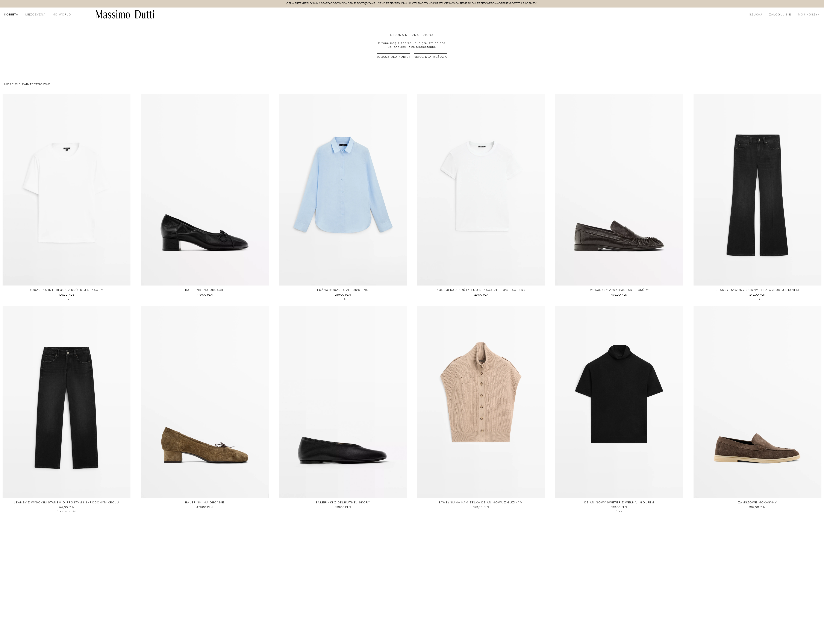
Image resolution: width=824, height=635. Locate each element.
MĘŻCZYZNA (35, 14)
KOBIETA (11, 14)
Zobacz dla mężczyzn (430, 57)
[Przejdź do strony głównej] (125, 14)
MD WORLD (62, 14)
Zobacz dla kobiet (393, 57)
